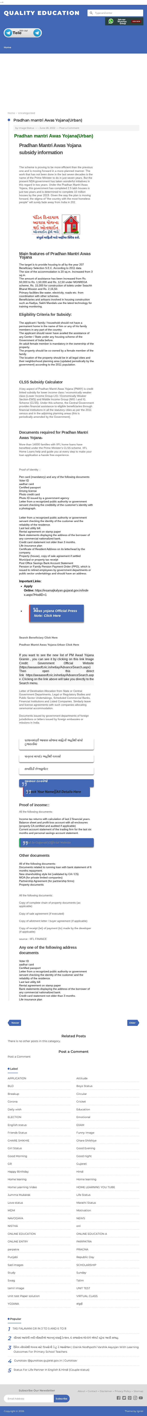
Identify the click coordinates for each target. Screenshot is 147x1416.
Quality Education (42, 13)
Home (7, 47)
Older (132, 1022)
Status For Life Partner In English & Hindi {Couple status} (51, 1369)
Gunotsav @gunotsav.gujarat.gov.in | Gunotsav (45, 1360)
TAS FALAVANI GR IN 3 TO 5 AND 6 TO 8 (39, 1328)
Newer (15, 1022)
